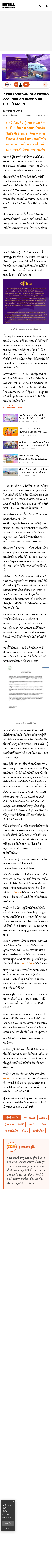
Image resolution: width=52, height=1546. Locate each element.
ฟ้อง (43, 1124)
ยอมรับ (8, 1523)
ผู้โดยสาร (9, 1124)
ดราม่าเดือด (38, 1130)
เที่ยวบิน (43, 1117)
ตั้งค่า (8, 1528)
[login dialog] (46, 6)
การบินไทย (29, 1117)
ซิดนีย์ (21, 1124)
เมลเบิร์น (32, 1124)
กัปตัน (25, 1130)
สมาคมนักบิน (11, 1130)
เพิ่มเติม (8, 1517)
